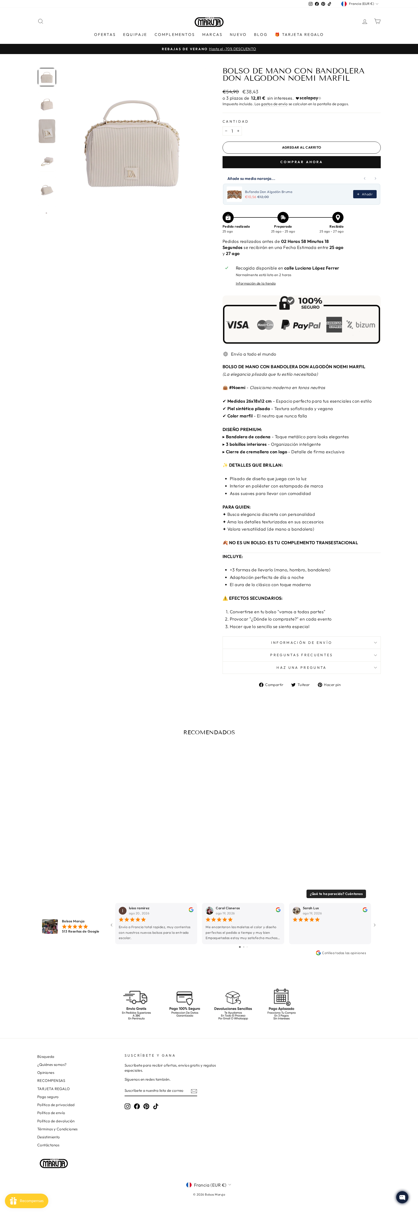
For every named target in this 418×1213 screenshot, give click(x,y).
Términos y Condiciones (57, 1129)
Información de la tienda (256, 283)
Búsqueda (45, 1056)
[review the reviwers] (191, 911)
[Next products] (375, 178)
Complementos (175, 34)
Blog (261, 34)
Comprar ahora (301, 162)
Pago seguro (48, 1096)
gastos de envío (274, 104)
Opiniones (45, 1072)
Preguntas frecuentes (301, 655)
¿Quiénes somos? (52, 1064)
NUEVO (238, 34)
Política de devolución (56, 1121)
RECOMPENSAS (51, 1080)
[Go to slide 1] (240, 947)
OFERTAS (105, 34)
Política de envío (51, 1112)
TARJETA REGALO (53, 1088)
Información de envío (301, 642)
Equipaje (135, 34)
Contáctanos (48, 1145)
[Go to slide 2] (243, 947)
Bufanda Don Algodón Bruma (268, 192)
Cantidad (236, 121)
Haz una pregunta (301, 667)
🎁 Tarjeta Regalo (299, 34)
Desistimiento (48, 1137)
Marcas (212, 34)
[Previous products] (364, 178)
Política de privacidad (56, 1104)
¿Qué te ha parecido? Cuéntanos (336, 894)
